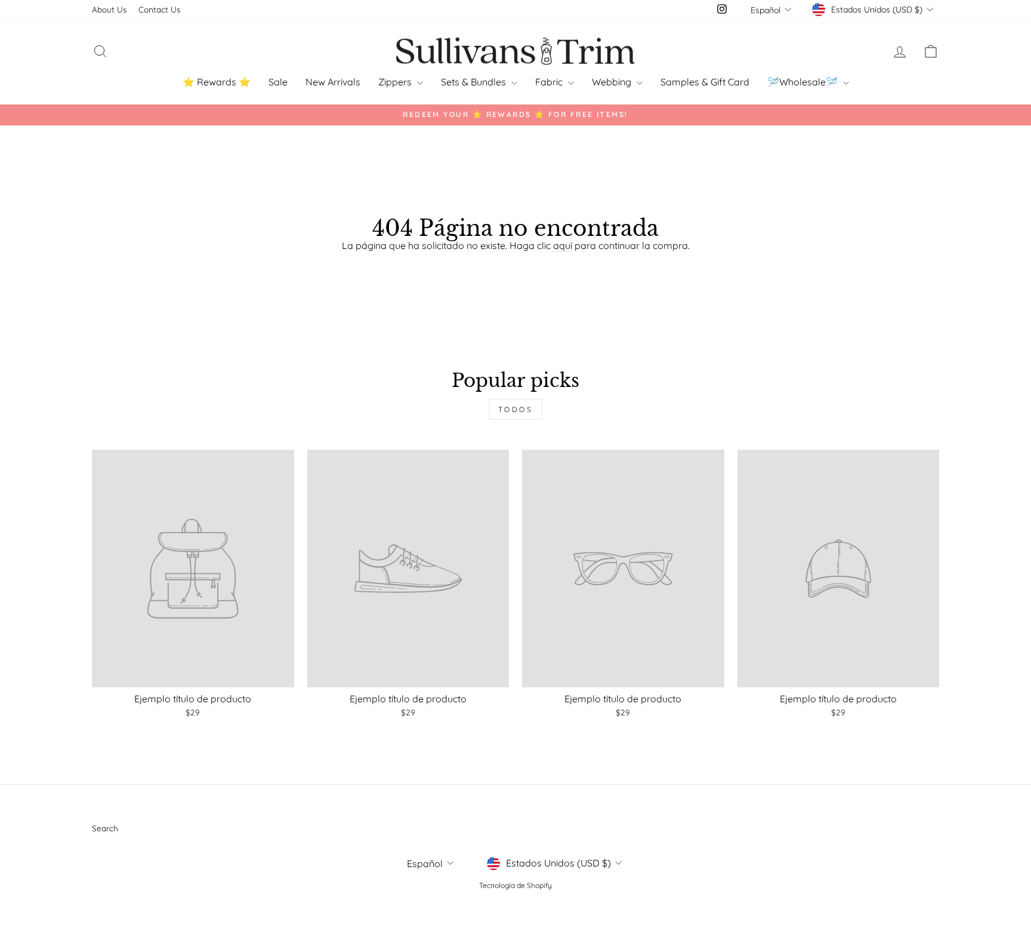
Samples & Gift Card (704, 82)
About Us (109, 9)
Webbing (613, 82)
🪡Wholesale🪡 (803, 82)
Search (105, 828)
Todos (515, 409)
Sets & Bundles (474, 82)
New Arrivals (332, 82)
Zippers (396, 82)
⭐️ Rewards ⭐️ (217, 82)
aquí (562, 245)
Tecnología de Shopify (515, 885)
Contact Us (159, 9)
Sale (278, 82)
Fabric (550, 82)
